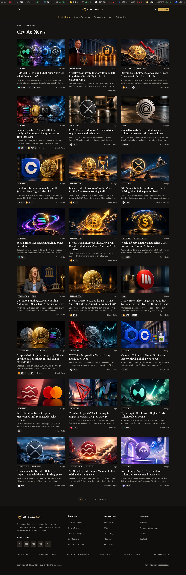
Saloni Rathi (164, 87)
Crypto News (63, 17)
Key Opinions (73, 539)
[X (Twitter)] (19, 544)
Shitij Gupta (112, 90)
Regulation (75, 68)
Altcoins (22, 68)
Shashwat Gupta (110, 144)
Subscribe (163, 9)
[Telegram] (33, 544)
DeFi (34, 296)
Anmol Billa (60, 87)
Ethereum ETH (39, 351)
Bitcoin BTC (128, 68)
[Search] (19, 9)
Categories (121, 17)
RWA (124, 126)
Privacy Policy (106, 554)
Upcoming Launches (77, 544)
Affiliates (143, 522)
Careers (143, 533)
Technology (76, 467)
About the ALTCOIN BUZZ (78, 554)
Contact (143, 539)
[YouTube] (26, 544)
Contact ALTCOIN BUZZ (133, 554)
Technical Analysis (102, 17)
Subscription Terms (47, 554)
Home (19, 25)
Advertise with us (161, 554)
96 (95, 499)
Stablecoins (140, 238)
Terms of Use (22, 554)
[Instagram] (48, 544)
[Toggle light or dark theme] (155, 9)
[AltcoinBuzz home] (93, 9)
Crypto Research (82, 17)
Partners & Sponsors (149, 528)
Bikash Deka (60, 148)
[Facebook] (40, 544)
